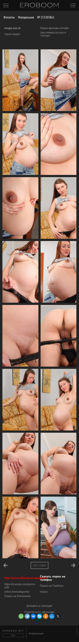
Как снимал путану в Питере (53, 34)
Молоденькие (25, 17)
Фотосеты (9, 17)
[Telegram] (27, 616)
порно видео (12, 34)
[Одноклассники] (45, 616)
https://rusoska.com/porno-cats (20, 586)
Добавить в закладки (39, 605)
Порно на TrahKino (51, 585)
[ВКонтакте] (33, 616)
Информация (36, 633)
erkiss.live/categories (16, 591)
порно (44, 591)
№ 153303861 (45, 17)
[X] (58, 616)
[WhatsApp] (21, 616)
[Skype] (39, 616)
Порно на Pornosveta (17, 596)
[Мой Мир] (51, 616)
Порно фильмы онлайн (54, 28)
